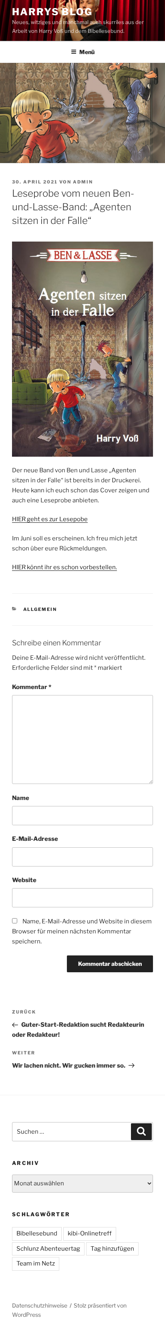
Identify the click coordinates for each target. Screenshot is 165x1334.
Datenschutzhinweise (39, 1305)
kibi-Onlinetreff (90, 1233)
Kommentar (31, 687)
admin (83, 182)
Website (24, 880)
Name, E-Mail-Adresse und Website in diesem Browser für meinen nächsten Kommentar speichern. (82, 931)
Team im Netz (35, 1263)
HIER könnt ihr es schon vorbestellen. (64, 567)
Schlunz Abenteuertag (48, 1248)
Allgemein (40, 609)
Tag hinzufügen (112, 1248)
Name (20, 798)
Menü (87, 51)
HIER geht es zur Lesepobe (50, 519)
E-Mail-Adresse (35, 838)
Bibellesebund (36, 1233)
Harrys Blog (52, 12)
